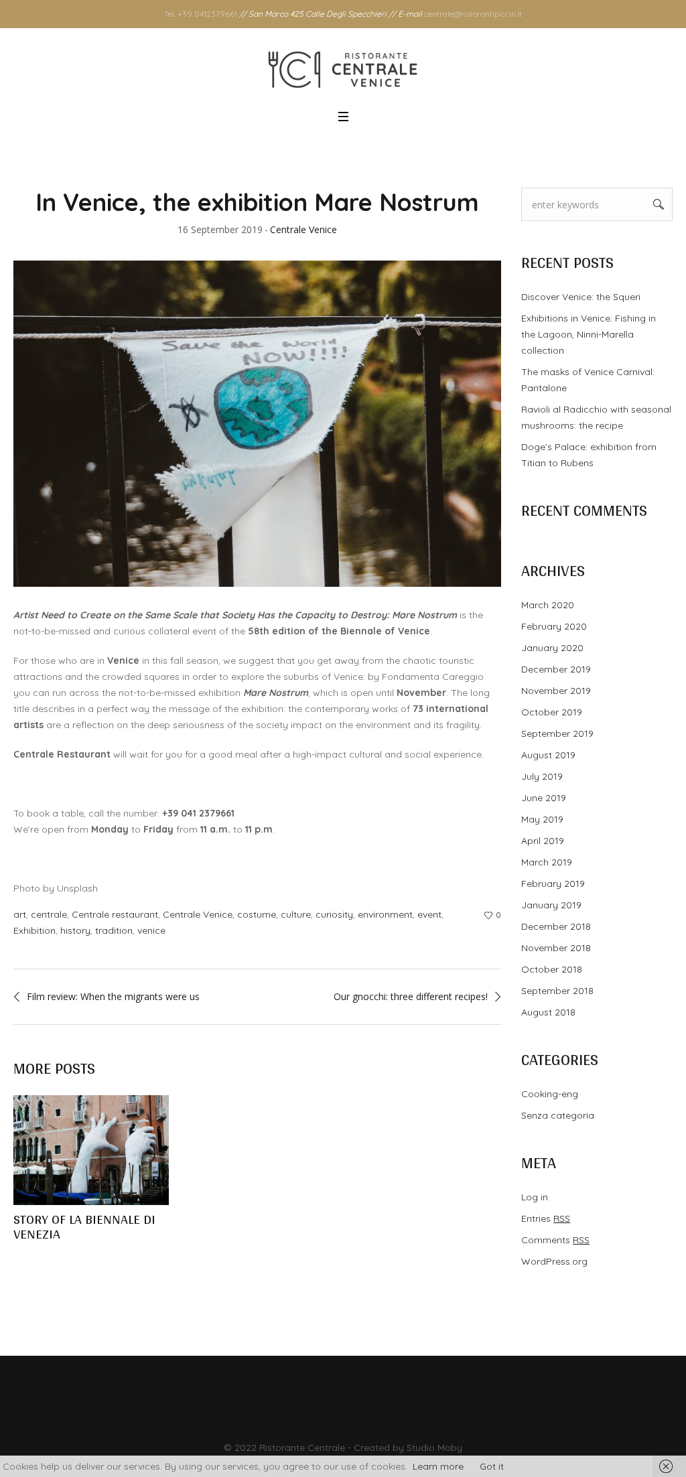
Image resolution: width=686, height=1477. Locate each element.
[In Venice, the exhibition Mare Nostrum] (257, 423)
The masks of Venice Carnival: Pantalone (588, 380)
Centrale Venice (197, 914)
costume (256, 914)
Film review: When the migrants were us (113, 996)
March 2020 (547, 605)
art (19, 914)
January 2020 (552, 648)
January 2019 (551, 905)
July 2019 (542, 776)
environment (385, 914)
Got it (492, 1466)
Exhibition (34, 930)
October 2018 (551, 969)
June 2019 (543, 798)
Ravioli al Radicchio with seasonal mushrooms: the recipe (596, 417)
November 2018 (556, 948)
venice (151, 930)
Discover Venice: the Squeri (580, 297)
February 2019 (553, 883)
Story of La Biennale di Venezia (84, 1226)
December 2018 (556, 926)
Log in (534, 1197)
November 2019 (556, 691)
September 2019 (557, 733)
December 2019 (556, 669)
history (75, 930)
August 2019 (548, 755)
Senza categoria (557, 1115)
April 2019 (542, 841)
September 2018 (557, 991)
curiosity (334, 914)
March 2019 (546, 862)
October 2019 (551, 712)
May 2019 (542, 819)
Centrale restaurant (115, 914)
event (429, 914)
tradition (114, 930)
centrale (49, 914)
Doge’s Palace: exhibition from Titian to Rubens (589, 455)
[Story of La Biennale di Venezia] (91, 1150)
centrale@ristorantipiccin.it (473, 14)
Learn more (438, 1466)
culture (296, 914)
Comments (555, 1240)
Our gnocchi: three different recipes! (411, 996)
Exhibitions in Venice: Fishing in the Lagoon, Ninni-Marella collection (588, 334)
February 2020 (554, 626)
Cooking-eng (549, 1094)
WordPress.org (554, 1261)
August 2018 (548, 1012)
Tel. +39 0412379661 (200, 14)
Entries (545, 1218)
